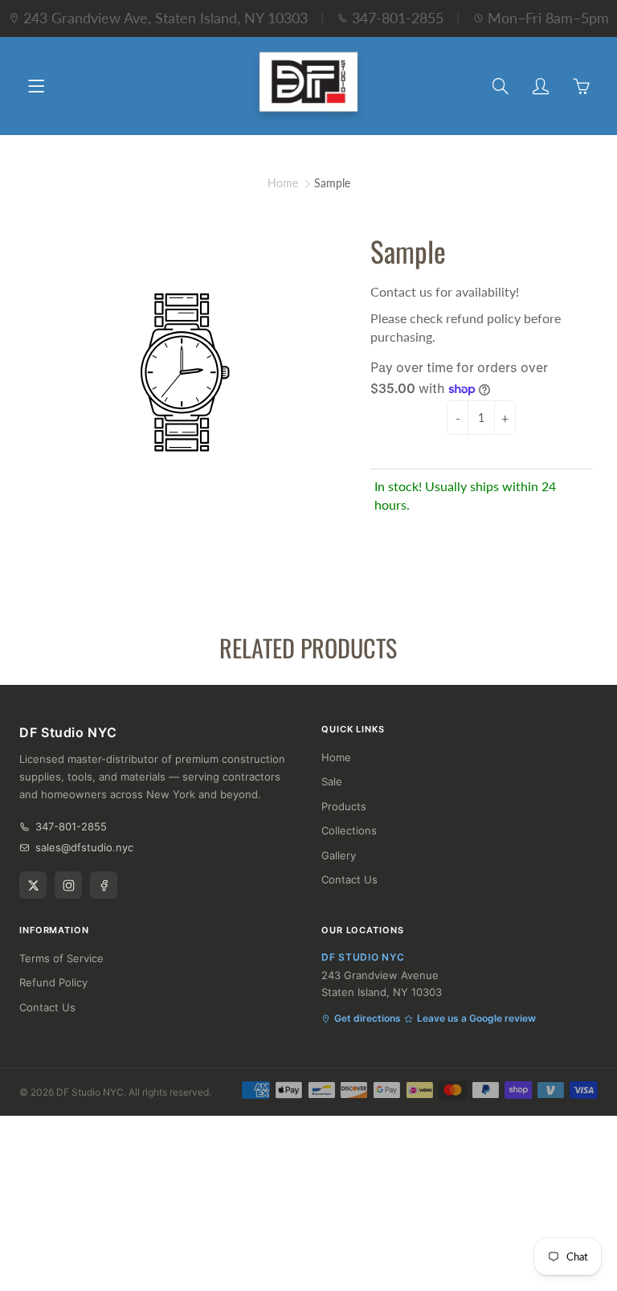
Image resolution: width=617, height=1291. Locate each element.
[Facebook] (103, 885)
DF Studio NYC (90, 1092)
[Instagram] (68, 885)
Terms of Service (61, 958)
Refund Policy (53, 982)
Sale (331, 781)
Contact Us (349, 879)
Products (343, 806)
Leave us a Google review (476, 1018)
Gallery (338, 855)
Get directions (367, 1018)
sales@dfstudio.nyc (84, 847)
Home (283, 183)
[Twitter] (33, 885)
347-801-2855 (397, 18)
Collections (349, 830)
